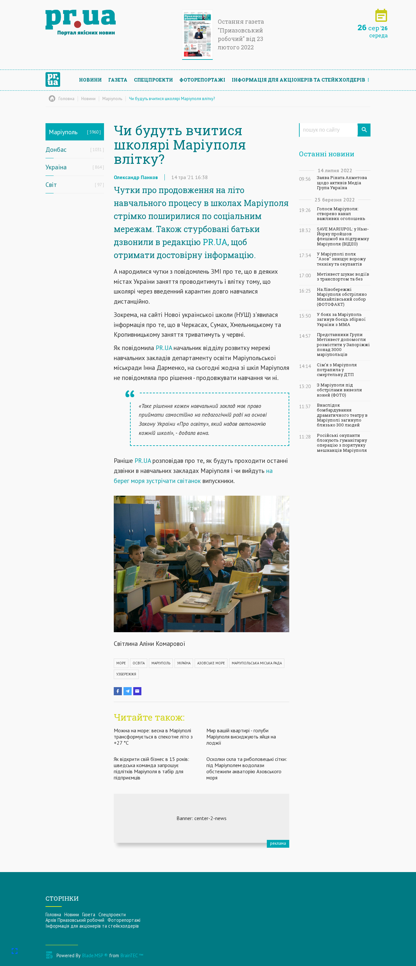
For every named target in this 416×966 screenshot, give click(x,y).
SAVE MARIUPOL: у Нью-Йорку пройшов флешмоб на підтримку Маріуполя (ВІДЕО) (343, 236)
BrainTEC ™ (132, 955)
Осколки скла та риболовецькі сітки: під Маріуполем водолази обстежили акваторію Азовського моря (246, 768)
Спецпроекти (153, 80)
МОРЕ (121, 663)
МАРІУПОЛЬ (160, 663)
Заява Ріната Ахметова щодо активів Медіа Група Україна (342, 182)
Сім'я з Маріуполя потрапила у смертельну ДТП (337, 369)
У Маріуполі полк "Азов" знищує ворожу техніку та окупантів (341, 259)
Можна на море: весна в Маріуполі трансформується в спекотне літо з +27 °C (153, 736)
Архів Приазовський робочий (75, 920)
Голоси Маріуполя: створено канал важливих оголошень (341, 213)
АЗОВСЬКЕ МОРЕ (211, 663)
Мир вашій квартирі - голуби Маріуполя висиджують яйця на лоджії (241, 736)
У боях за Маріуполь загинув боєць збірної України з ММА (341, 319)
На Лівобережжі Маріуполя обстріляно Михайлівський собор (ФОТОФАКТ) (342, 297)
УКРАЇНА (183, 663)
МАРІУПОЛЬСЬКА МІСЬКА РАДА (257, 663)
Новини (90, 80)
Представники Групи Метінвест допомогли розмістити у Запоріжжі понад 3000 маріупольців (343, 344)
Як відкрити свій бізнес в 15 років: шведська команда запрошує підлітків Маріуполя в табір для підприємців (151, 768)
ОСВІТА (139, 663)
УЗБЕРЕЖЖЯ (126, 674)
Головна (53, 914)
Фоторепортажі (202, 80)
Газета (117, 80)
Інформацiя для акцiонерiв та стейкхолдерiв (298, 80)
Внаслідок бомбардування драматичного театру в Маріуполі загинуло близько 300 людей (342, 415)
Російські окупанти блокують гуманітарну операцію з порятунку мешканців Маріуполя (342, 443)
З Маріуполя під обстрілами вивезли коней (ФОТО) (339, 390)
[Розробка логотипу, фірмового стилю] (201, 818)
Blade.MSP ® (95, 955)
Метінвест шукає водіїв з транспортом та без (343, 276)
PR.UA (215, 242)
